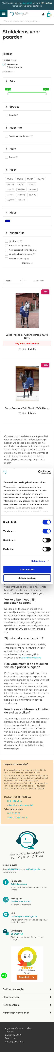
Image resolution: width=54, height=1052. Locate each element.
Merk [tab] (13, 148)
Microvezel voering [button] (19, 258)
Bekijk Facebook (19, 884)
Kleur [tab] (13, 212)
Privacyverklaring (14, 1041)
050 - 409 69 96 (14, 801)
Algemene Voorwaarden (18, 1028)
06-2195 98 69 (13, 813)
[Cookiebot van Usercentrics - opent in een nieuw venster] (38, 472)
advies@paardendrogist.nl (20, 805)
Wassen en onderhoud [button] (21, 136)
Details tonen (38, 561)
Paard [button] (13, 115)
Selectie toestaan (27, 578)
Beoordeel (24, 977)
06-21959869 (13, 869)
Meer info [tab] (16, 127)
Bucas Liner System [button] (19, 245)
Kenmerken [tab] (17, 232)
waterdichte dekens (30, 657)
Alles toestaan (27, 569)
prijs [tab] (12, 81)
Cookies (9, 1031)
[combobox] (27, 21)
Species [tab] (14, 106)
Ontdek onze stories (20, 901)
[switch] (46, 531)
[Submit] (50, 19)
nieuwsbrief (26, 3)
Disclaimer (10, 1038)
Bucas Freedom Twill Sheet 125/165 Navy (27, 408)
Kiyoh (27, 972)
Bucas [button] (13, 157)
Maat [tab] (13, 169)
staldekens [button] (15, 241)
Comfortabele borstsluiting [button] (23, 250)
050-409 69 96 (33, 869)
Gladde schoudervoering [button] (22, 254)
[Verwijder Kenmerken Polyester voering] (4, 64)
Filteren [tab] (8, 53)
